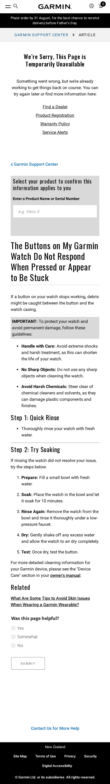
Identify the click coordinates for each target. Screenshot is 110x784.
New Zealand (55, 747)
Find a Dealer (55, 106)
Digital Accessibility (57, 766)
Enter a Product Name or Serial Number (46, 199)
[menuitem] (16, 7)
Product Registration (55, 115)
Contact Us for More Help (55, 728)
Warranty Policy (55, 123)
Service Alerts (55, 132)
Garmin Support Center (41, 35)
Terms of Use (45, 756)
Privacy (70, 756)
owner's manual (65, 575)
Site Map (20, 756)
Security (90, 756)
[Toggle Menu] (3, 5)
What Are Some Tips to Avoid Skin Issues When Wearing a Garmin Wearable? (50, 601)
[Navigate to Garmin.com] (55, 6)
